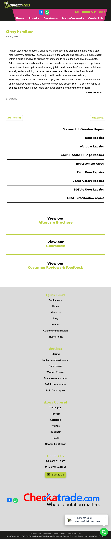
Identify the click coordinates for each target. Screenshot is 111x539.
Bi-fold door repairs (55, 384)
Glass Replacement (13, 536)
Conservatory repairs (55, 378)
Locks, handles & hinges (55, 360)
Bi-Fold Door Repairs (89, 189)
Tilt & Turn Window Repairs (31, 536)
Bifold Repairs (47, 536)
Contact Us (95, 18)
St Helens (55, 420)
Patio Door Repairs (90, 172)
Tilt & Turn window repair (85, 198)
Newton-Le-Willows (55, 444)
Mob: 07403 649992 (55, 467)
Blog (55, 318)
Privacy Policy (55, 337)
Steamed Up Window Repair (83, 129)
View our (56, 220)
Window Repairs (92, 146)
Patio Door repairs (55, 390)
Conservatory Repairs (88, 181)
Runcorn (55, 414)
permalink (11, 99)
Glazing (55, 354)
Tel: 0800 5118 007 (55, 461)
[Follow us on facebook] (41, 12)
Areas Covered (72, 18)
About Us (55, 312)
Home (20, 18)
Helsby (55, 438)
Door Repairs (94, 138)
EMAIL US (58, 474)
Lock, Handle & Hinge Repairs (82, 155)
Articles (55, 324)
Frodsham (55, 432)
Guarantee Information (55, 330)
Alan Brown (97, 118)
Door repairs (55, 366)
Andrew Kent (14, 118)
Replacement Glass (90, 163)
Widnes (55, 426)
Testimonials (55, 300)
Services (50, 18)
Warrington (55, 407)
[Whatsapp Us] (47, 12)
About (33, 18)
